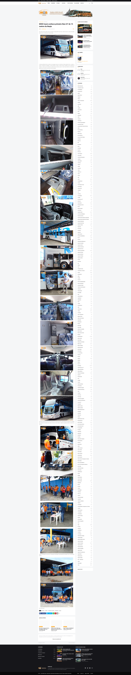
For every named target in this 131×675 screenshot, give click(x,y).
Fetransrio (85, 261)
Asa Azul (85, 118)
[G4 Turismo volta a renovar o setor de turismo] (80, 41)
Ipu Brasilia (85, 292)
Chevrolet (85, 168)
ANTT (85, 111)
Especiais (85, 232)
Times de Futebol (85, 497)
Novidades (85, 365)
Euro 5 (85, 237)
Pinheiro (85, 393)
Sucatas (85, 486)
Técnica (85, 488)
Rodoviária (85, 431)
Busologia (43, 610)
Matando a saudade (85, 329)
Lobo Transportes (85, 314)
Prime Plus (85, 396)
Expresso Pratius (85, 252)
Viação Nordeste (85, 546)
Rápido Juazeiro (85, 407)
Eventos (46, 610)
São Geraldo (85, 460)
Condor (85, 182)
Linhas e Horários (43, 0)
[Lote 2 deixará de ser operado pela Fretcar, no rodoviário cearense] (80, 46)
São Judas (85, 466)
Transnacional (85, 510)
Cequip (85, 166)
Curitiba (85, 197)
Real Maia (85, 413)
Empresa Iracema (85, 215)
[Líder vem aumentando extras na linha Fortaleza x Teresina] (80, 36)
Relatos (85, 416)
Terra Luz (85, 493)
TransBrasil (85, 504)
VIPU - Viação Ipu (85, 559)
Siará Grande (85, 480)
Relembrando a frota (85, 418)
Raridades (85, 411)
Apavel (85, 113)
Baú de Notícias (85, 129)
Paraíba (85, 380)
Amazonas (85, 104)
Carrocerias (85, 155)
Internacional (85, 290)
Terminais (85, 491)
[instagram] (92, 1)
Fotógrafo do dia (85, 268)
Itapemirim (85, 299)
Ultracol (85, 517)
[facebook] (85, 668)
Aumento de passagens (85, 122)
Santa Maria (85, 451)
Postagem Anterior (42, 642)
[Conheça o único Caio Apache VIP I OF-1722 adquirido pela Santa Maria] (78, 655)
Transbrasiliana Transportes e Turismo (85, 506)
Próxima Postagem (72, 642)
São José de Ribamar (85, 462)
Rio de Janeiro (85, 422)
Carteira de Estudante (85, 157)
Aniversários (85, 109)
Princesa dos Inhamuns (85, 400)
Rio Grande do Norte (85, 424)
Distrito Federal (85, 208)
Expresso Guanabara (85, 250)
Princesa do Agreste (85, 398)
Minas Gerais (85, 338)
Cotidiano (85, 190)
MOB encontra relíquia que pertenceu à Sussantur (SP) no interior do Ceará (56, 629)
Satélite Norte (85, 471)
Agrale (85, 93)
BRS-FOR (85, 140)
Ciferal (85, 173)
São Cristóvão (85, 457)
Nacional (85, 354)
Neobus (85, 358)
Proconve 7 (85, 402)
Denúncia (85, 201)
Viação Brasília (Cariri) (85, 539)
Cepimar (85, 164)
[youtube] (90, 668)
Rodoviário (85, 433)
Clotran (85, 175)
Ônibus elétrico (85, 371)
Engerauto (85, 226)
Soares (85, 484)
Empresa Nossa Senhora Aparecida (85, 217)
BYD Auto (85, 151)
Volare (85, 561)
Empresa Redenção (85, 221)
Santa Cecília (85, 449)
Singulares (85, 482)
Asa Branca (85, 120)
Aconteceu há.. (85, 91)
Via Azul (85, 526)
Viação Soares (85, 555)
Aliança (85, 98)
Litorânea (85, 312)
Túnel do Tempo (85, 515)
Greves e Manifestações (85, 281)
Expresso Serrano (85, 254)
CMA (85, 177)
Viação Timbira (85, 557)
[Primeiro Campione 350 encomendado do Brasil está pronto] (59, 650)
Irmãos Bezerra (85, 296)
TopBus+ (85, 502)
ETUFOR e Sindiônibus (85, 235)
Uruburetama (85, 519)
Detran (85, 206)
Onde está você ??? (85, 367)
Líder (85, 307)
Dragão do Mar (85, 212)
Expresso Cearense (85, 246)
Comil (85, 179)
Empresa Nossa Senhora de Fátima (85, 219)
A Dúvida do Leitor (85, 87)
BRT (85, 142)
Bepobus (85, 131)
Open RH (85, 374)
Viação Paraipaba (85, 548)
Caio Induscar (85, 153)
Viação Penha (85, 550)
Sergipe (85, 475)
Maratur (85, 323)
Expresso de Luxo (85, 248)
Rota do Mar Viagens (85, 438)
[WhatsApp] (53, 613)
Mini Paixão (85, 340)
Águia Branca (85, 95)
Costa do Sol (85, 188)
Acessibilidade (85, 89)
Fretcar (85, 272)
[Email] (57, 613)
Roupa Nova (85, 444)
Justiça (85, 303)
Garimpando (85, 274)
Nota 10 (85, 363)
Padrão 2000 (85, 376)
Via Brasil (85, 528)
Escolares (85, 230)
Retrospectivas (85, 420)
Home (39, 0)
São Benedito (85, 455)
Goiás (85, 276)
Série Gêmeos (85, 477)
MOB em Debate (85, 345)
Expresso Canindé (85, 243)
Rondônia (85, 435)
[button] (89, 3)
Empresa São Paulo (85, 223)
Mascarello (85, 327)
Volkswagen (85, 563)
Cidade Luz (85, 171)
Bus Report (85, 144)
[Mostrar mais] (59, 613)
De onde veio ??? (85, 199)
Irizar (85, 294)
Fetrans (85, 259)
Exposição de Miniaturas (85, 241)
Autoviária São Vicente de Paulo (85, 126)
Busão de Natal (80, 56)
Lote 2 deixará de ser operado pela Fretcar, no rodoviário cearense (87, 46)
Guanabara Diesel (85, 285)
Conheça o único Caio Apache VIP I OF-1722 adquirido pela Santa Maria (87, 654)
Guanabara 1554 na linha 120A (83, 61)
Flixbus (85, 265)
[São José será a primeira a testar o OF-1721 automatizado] (78, 650)
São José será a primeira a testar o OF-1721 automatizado (87, 650)
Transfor (85, 508)
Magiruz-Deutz (85, 316)
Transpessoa (85, 513)
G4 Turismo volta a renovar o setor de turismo (87, 41)
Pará (85, 378)
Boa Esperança (85, 135)
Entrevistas (85, 228)
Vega (85, 524)
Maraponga (85, 321)
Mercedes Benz (85, 336)
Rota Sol (85, 442)
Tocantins (85, 499)
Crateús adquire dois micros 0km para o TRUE (86, 660)
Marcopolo (85, 325)
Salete (85, 446)
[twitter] (89, 1)
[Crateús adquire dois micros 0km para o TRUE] (78, 660)
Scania (60, 610)
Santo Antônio (85, 453)
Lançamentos (85, 305)
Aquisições (85, 115)
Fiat (85, 263)
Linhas (85, 310)
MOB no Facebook (54, 0)
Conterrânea (85, 186)
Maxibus (85, 334)
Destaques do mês (85, 204)
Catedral (85, 159)
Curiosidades (85, 195)
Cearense (85, 162)
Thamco (85, 495)
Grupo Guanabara (85, 283)
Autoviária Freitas (85, 124)
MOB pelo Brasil (85, 347)
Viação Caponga (85, 541)
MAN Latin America (85, 318)
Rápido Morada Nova (85, 409)
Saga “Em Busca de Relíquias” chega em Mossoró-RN (68, 629)
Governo (85, 279)
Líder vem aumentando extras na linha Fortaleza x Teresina (87, 36)
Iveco (85, 301)
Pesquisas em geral (85, 387)
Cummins (85, 193)
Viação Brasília (85, 537)
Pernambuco (85, 385)
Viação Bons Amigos (85, 535)
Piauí (85, 391)
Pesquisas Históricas (85, 389)
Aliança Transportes (85, 100)
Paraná (85, 382)
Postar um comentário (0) (57, 639)
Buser (85, 146)
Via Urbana (85, 533)
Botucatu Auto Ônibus (85, 137)
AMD (85, 106)
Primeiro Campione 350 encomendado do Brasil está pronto (68, 650)
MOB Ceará (56, 610)
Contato (91, 673)
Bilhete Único (85, 133)
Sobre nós (82, 673)
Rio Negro (85, 429)
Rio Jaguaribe (85, 427)
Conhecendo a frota (85, 184)
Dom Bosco (85, 210)
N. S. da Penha (85, 352)
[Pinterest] (55, 613)
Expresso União (85, 257)
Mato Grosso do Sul (85, 332)
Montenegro (85, 349)
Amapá (85, 102)
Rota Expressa (85, 440)
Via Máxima (85, 530)
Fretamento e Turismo (51, 610)
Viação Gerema (85, 544)
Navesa (85, 356)
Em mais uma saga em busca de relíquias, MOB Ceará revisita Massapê (44, 629)
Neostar (85, 360)
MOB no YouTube (48, 0)
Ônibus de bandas (85, 369)
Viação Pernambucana (85, 552)
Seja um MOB (87, 673)
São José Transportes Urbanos (85, 464)
